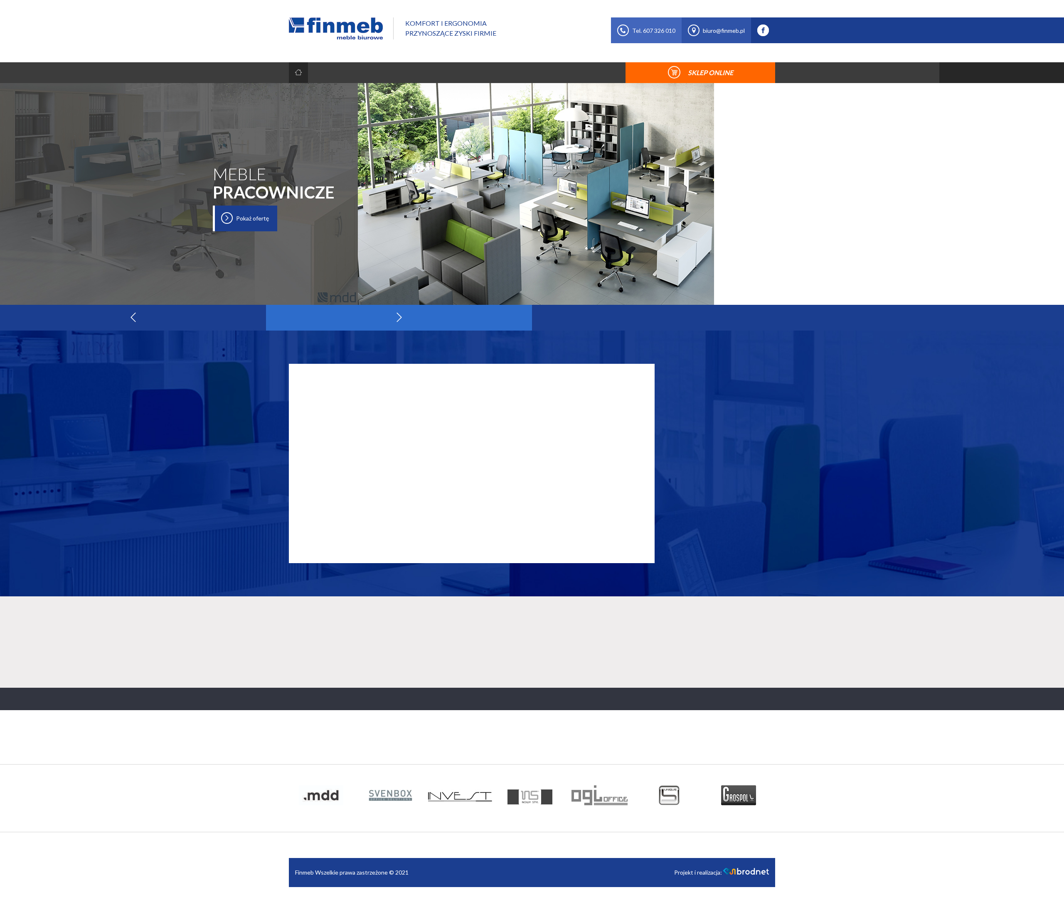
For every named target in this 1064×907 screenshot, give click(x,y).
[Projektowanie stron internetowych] (746, 872)
